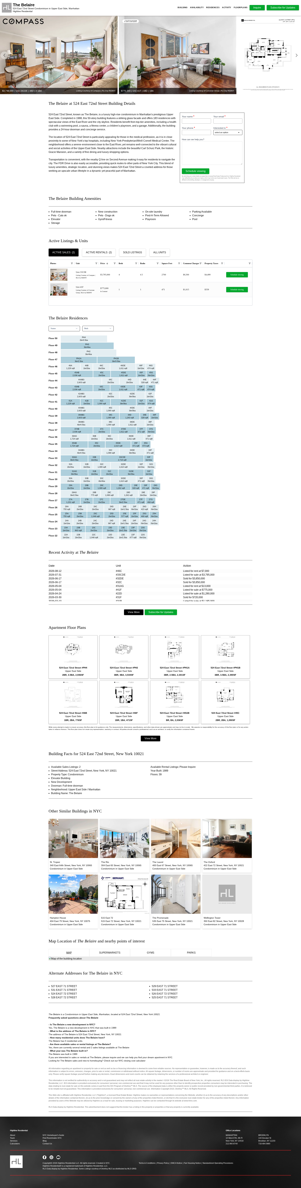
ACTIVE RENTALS (99, 252)
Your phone (187, 128)
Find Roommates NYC (52, 1138)
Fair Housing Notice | (193, 1163)
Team (12, 1138)
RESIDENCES (212, 7)
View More (134, 612)
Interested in (219, 128)
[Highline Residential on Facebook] (44, 1157)
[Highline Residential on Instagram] (51, 1157)
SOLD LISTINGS (132, 252)
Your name (187, 116)
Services (13, 1141)
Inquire (257, 7)
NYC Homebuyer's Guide (53, 1135)
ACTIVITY (226, 7)
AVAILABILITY (197, 7)
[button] (296, 55)
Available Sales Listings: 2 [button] (66, 767)
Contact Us (47, 1144)
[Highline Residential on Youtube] (58, 1157)
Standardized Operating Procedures (217, 1163)
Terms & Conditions (147, 1163)
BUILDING (182, 7)
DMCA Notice (176, 1163)
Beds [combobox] (86, 328)
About (12, 1135)
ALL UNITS (159, 252)
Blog (45, 1141)
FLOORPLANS (241, 7)
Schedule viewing (196, 171)
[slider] (150, 55)
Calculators (15, 1144)
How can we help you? (193, 139)
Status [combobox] (53, 328)
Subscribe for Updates (160, 612)
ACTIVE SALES (63, 252)
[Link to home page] (7, 8)
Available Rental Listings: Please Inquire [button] (173, 767)
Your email (218, 116)
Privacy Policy (163, 1163)
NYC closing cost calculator (132, 1060)
